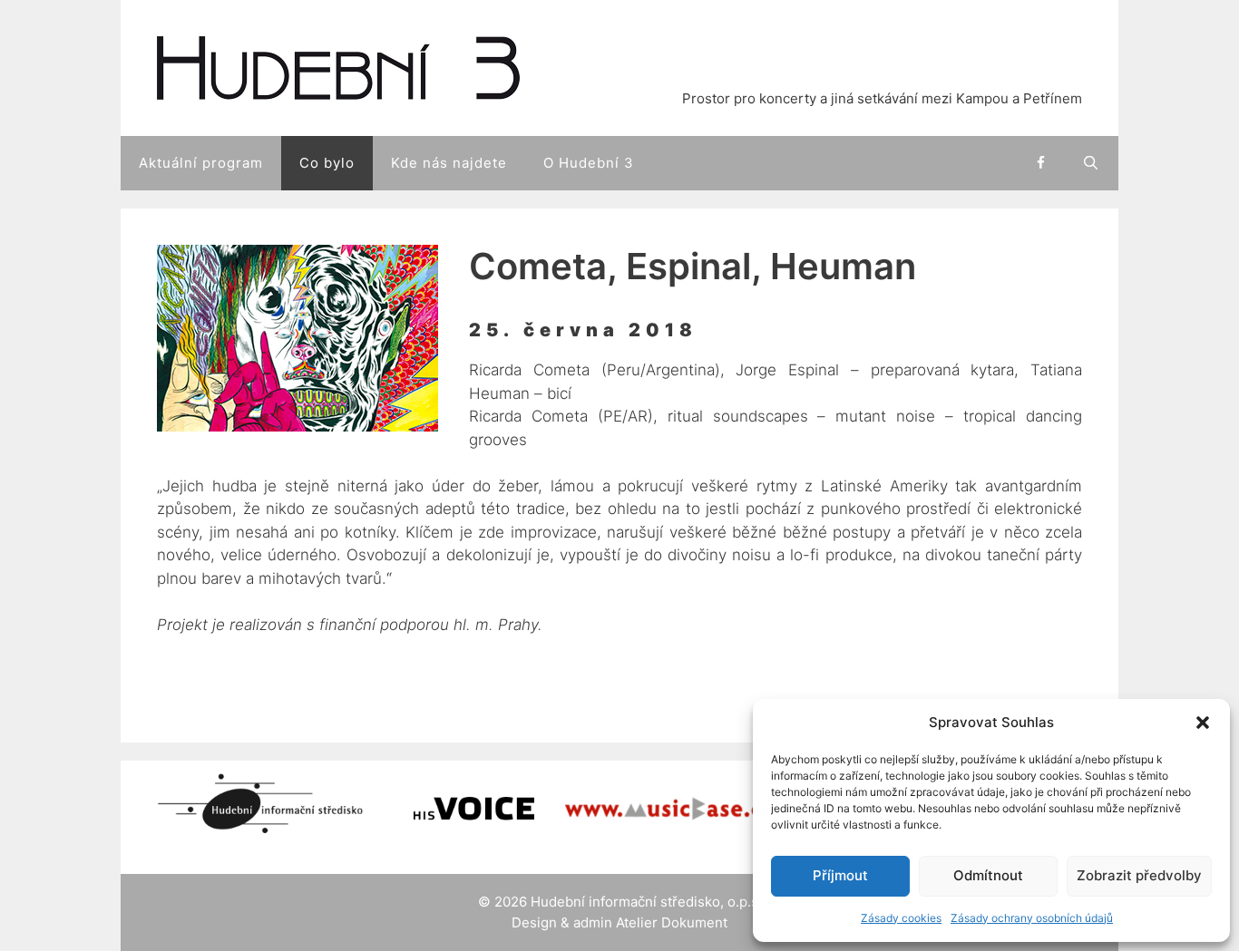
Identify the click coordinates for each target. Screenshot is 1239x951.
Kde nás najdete (449, 162)
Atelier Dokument (671, 922)
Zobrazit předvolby (1139, 875)
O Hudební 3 (588, 162)
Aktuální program (201, 162)
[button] (1203, 722)
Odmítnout (988, 875)
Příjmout (840, 875)
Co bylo (327, 162)
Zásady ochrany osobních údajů (1032, 918)
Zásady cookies (901, 918)
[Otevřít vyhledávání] (1091, 163)
